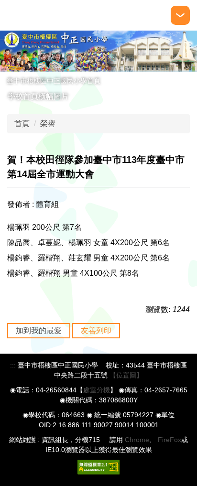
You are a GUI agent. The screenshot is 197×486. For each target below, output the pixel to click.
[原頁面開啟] (98, 51)
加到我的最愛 (39, 330)
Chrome (137, 439)
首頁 (22, 123)
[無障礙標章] (98, 466)
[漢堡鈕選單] (180, 15)
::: (13, 365)
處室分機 (96, 390)
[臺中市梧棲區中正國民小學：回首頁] (13, 15)
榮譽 (47, 123)
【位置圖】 (126, 375)
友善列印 (96, 330)
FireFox (168, 439)
